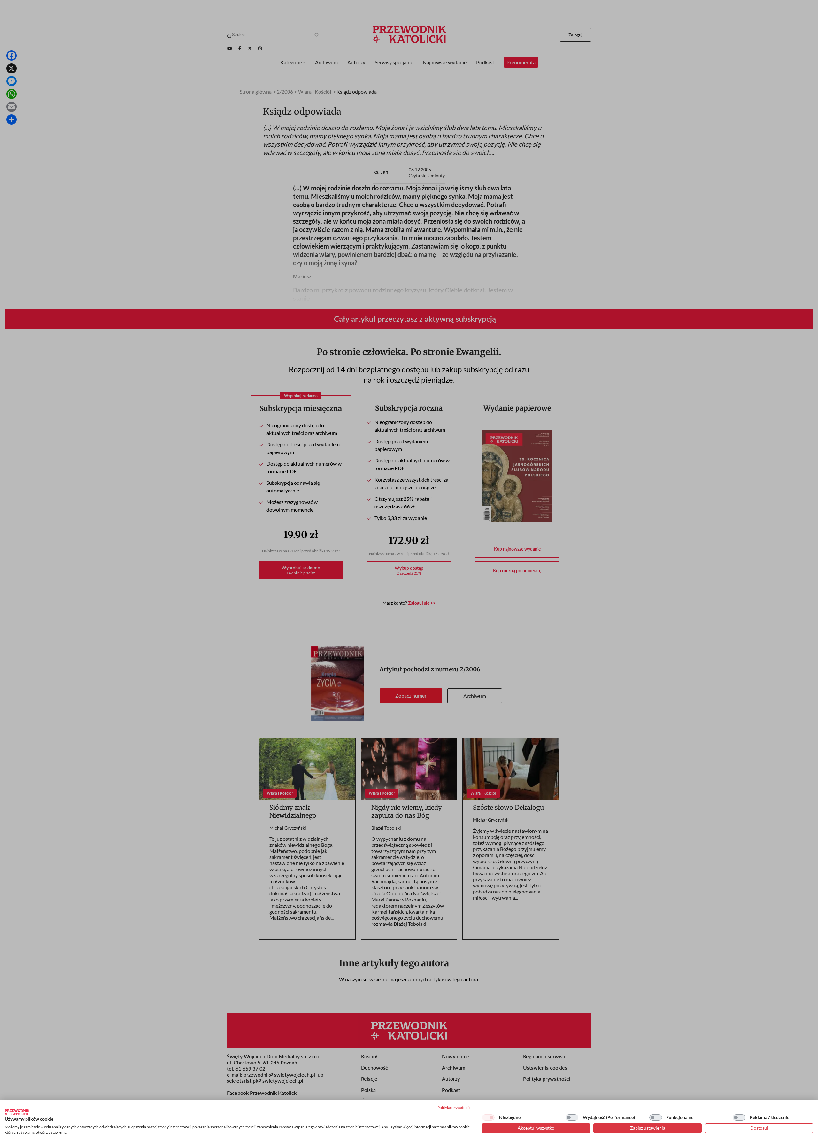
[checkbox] (488, 1117)
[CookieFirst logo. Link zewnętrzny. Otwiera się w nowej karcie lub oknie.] (17, 1112)
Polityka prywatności (454, 1107)
